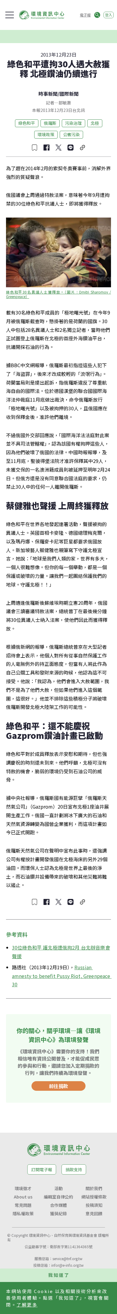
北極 (95, 123)
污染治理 (73, 123)
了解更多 (27, 1304)
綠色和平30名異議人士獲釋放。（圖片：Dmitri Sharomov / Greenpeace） (59, 294)
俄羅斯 (50, 123)
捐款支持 (73, 1169)
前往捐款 (58, 1086)
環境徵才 (23, 1188)
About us (23, 1197)
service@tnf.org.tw (67, 1258)
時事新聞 (48, 93)
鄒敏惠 (64, 103)
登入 (108, 14)
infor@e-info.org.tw (67, 1265)
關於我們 (94, 1188)
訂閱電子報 (41, 1169)
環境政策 (46, 134)
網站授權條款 (93, 1197)
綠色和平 (26, 123)
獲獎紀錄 (58, 1213)
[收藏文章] (35, 148)
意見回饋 (94, 1213)
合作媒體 (58, 1205)
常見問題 (23, 1205)
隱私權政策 (23, 1213)
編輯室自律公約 (58, 1197)
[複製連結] (83, 148)
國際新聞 (69, 93)
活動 (58, 1188)
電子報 (85, 15)
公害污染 (71, 134)
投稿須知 (94, 1205)
